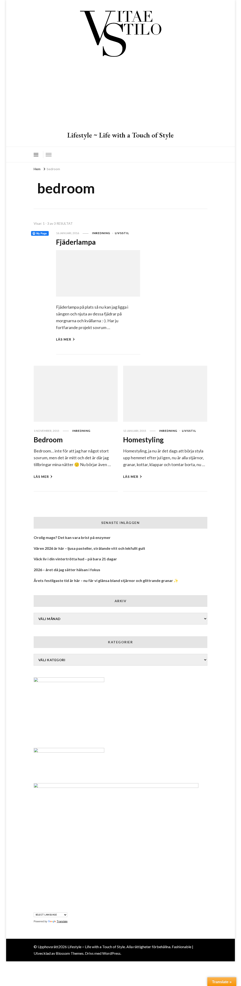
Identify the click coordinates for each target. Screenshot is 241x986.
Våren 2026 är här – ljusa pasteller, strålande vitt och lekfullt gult (89, 548)
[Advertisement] (120, 95)
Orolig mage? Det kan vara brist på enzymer (72, 537)
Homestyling (143, 439)
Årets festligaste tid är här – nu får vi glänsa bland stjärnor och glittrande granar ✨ (106, 580)
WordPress (111, 953)
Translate (62, 921)
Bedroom (48, 439)
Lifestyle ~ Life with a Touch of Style (120, 135)
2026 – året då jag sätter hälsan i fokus (67, 569)
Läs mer (63, 339)
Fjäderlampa (76, 242)
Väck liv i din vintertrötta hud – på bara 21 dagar (75, 559)
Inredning (101, 233)
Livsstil (122, 233)
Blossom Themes (70, 953)
